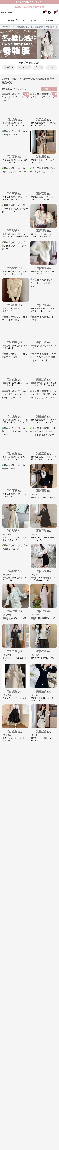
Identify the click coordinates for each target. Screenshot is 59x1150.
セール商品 (48, 20)
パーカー (51, 67)
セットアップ (24, 67)
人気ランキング (29, 20)
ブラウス (38, 67)
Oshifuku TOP (8, 27)
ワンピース (8, 67)
